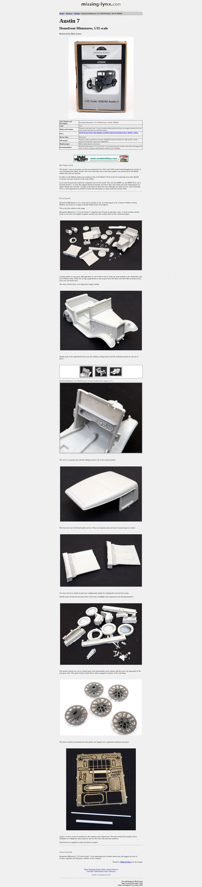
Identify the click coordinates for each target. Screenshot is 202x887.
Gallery (103, 869)
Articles (109, 869)
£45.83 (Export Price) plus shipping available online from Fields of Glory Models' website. (108, 133)
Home (61, 13)
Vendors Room (98, 871)
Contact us (112, 871)
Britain (77, 13)
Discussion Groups (95, 869)
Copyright (90, 871)
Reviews (69, 13)
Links (106, 871)
